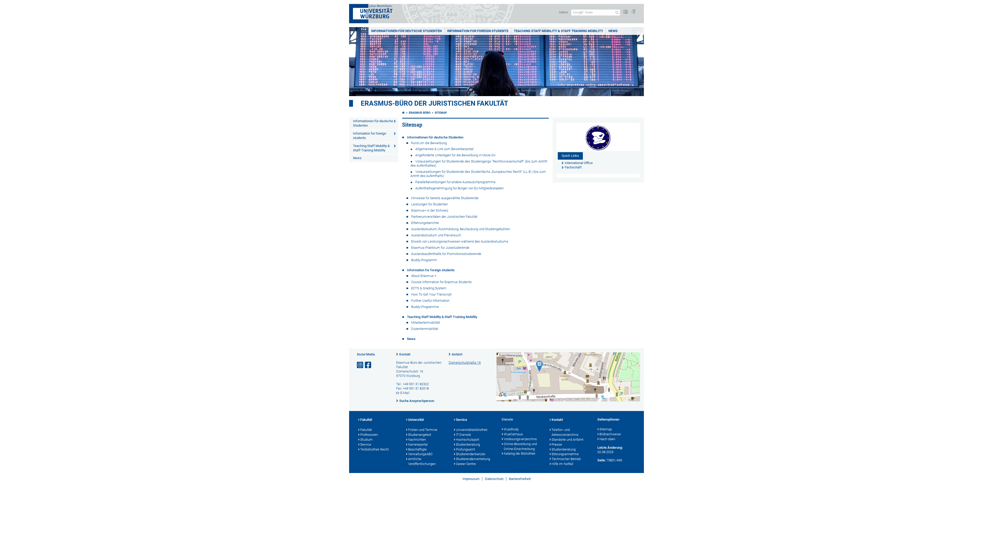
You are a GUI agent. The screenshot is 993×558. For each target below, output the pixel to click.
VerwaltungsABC (420, 454)
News (613, 31)
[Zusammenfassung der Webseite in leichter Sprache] (625, 11)
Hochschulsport (467, 439)
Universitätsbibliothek (471, 430)
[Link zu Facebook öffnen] (368, 365)
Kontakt (404, 354)
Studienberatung (468, 444)
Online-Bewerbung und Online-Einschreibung (520, 446)
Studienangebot (419, 435)
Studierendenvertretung (473, 459)
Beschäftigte (417, 449)
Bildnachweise (610, 434)
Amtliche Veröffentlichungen (422, 461)
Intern (563, 12)
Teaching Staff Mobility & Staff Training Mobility (558, 31)
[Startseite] (403, 112)
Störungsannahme (565, 454)
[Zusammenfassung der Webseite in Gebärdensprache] (633, 11)
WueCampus (513, 434)
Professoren (369, 435)
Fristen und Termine (422, 430)
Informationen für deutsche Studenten (406, 31)
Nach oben (607, 439)
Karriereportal (418, 444)
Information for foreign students (477, 31)
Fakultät (366, 420)
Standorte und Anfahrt (567, 439)
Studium (366, 439)
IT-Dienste (463, 435)
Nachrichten (417, 439)
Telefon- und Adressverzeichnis (565, 432)
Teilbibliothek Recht (374, 449)
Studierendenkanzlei (470, 454)
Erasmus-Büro (420, 112)
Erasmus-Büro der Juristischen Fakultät (434, 103)
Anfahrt (457, 354)
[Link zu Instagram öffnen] (360, 365)
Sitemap (441, 112)
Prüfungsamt (465, 449)
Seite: (601, 460)
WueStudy (511, 429)
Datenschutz (494, 479)
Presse (557, 444)
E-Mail (404, 393)
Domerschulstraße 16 (465, 363)
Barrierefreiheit (520, 479)
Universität (416, 420)
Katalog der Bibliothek (519, 453)
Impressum (471, 479)
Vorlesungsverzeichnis (520, 439)
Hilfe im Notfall (562, 464)
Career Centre (466, 464)
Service (365, 444)
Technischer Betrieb (566, 459)
